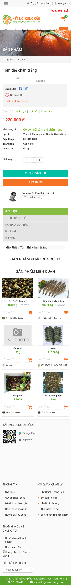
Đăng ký (48, 3)
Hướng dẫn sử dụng (15, 514)
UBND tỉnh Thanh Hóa (52, 492)
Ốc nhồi (9, 365)
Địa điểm (10, 238)
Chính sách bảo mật (16, 509)
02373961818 (59, 10)
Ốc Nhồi (17, 348)
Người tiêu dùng (13, 547)
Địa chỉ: (7, 134)
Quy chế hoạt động (15, 497)
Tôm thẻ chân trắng (53, 301)
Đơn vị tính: (9, 148)
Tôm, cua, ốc (22, 59)
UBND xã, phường (50, 503)
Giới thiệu (11, 211)
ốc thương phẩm (53, 395)
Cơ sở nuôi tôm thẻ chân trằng (42, 129)
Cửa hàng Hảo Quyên (14, 318)
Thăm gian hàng (33, 197)
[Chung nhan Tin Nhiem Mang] (18, 553)
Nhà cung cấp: (11, 129)
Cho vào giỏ (37, 173)
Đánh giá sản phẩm (16, 224)
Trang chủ (8, 59)
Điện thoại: (9, 139)
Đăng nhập (64, 3)
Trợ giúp (35, 3)
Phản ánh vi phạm (18, 101)
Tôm (53, 348)
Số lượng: (8, 159)
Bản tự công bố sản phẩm (54, 514)
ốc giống (18, 395)
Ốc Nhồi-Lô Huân (13, 412)
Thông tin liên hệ (49, 509)
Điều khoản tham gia (16, 503)
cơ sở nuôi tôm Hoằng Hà (51, 318)
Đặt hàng (36, 182)
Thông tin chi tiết (16, 218)
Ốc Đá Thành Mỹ (18, 301)
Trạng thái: (9, 143)
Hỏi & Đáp (11, 231)
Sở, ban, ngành (49, 497)
